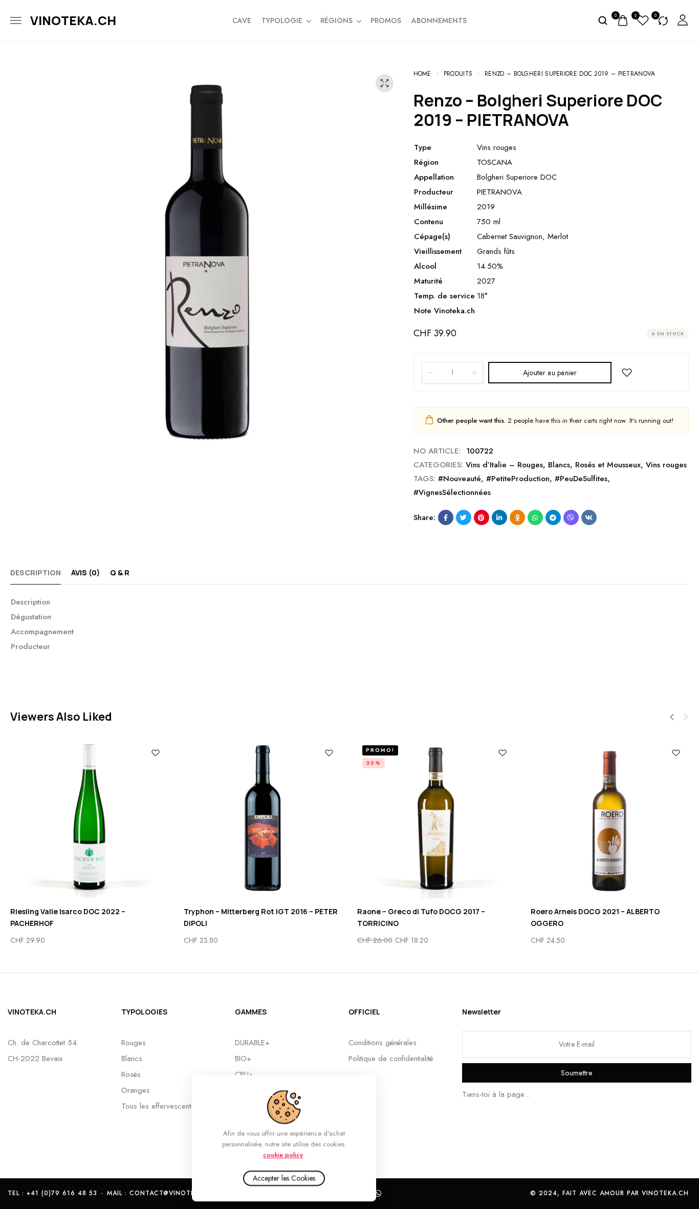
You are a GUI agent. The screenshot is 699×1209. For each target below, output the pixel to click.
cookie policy (283, 1154)
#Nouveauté (459, 478)
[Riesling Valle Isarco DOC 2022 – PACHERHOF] (89, 819)
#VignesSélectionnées (452, 492)
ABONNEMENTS (439, 20)
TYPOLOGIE (281, 20)
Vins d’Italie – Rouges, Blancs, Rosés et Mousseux (553, 464)
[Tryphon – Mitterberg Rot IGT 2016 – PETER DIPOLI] (263, 819)
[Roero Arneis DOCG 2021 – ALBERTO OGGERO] (610, 819)
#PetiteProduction (518, 478)
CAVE (241, 20)
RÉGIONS (336, 20)
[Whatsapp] (378, 1193)
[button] (672, 717)
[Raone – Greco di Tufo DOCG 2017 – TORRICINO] (436, 819)
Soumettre (577, 1073)
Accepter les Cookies (284, 1178)
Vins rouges (666, 464)
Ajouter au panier (550, 373)
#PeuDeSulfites (581, 478)
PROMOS (385, 20)
